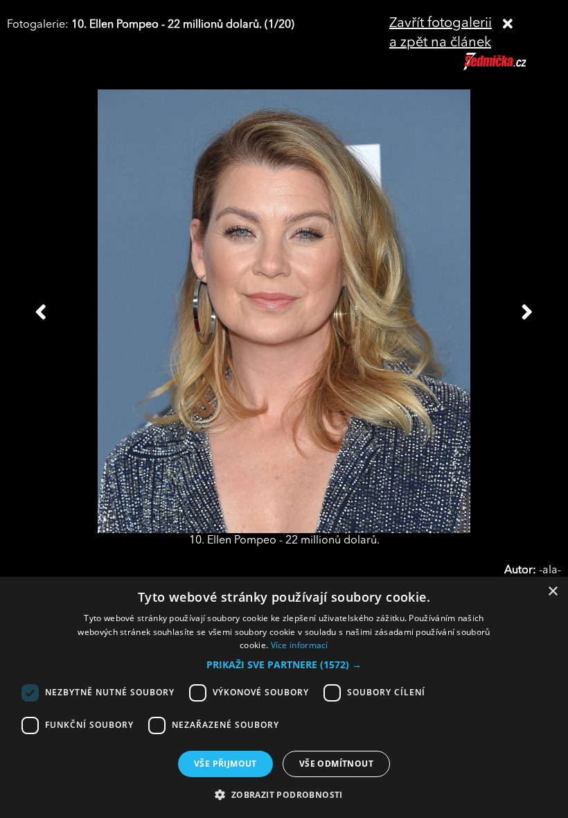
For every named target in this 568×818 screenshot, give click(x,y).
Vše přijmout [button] (225, 763)
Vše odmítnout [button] (336, 763)
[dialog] (284, 697)
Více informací (299, 645)
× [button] (552, 591)
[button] (284, 665)
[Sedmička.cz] (512, 67)
